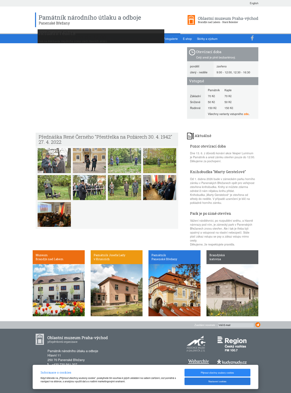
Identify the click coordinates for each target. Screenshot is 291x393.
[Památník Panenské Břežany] (174, 290)
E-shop (187, 39)
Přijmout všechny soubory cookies (217, 372)
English (254, 3)
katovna (215, 259)
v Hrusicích (102, 259)
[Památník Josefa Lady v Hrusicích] (117, 290)
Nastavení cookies (217, 381)
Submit (257, 324)
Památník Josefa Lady (109, 255)
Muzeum (42, 255)
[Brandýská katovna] (232, 290)
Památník (158, 255)
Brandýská (217, 255)
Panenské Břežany (164, 259)
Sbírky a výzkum (207, 39)
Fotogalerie (171, 39)
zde (246, 114)
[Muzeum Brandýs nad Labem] (59, 290)
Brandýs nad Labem (50, 259)
